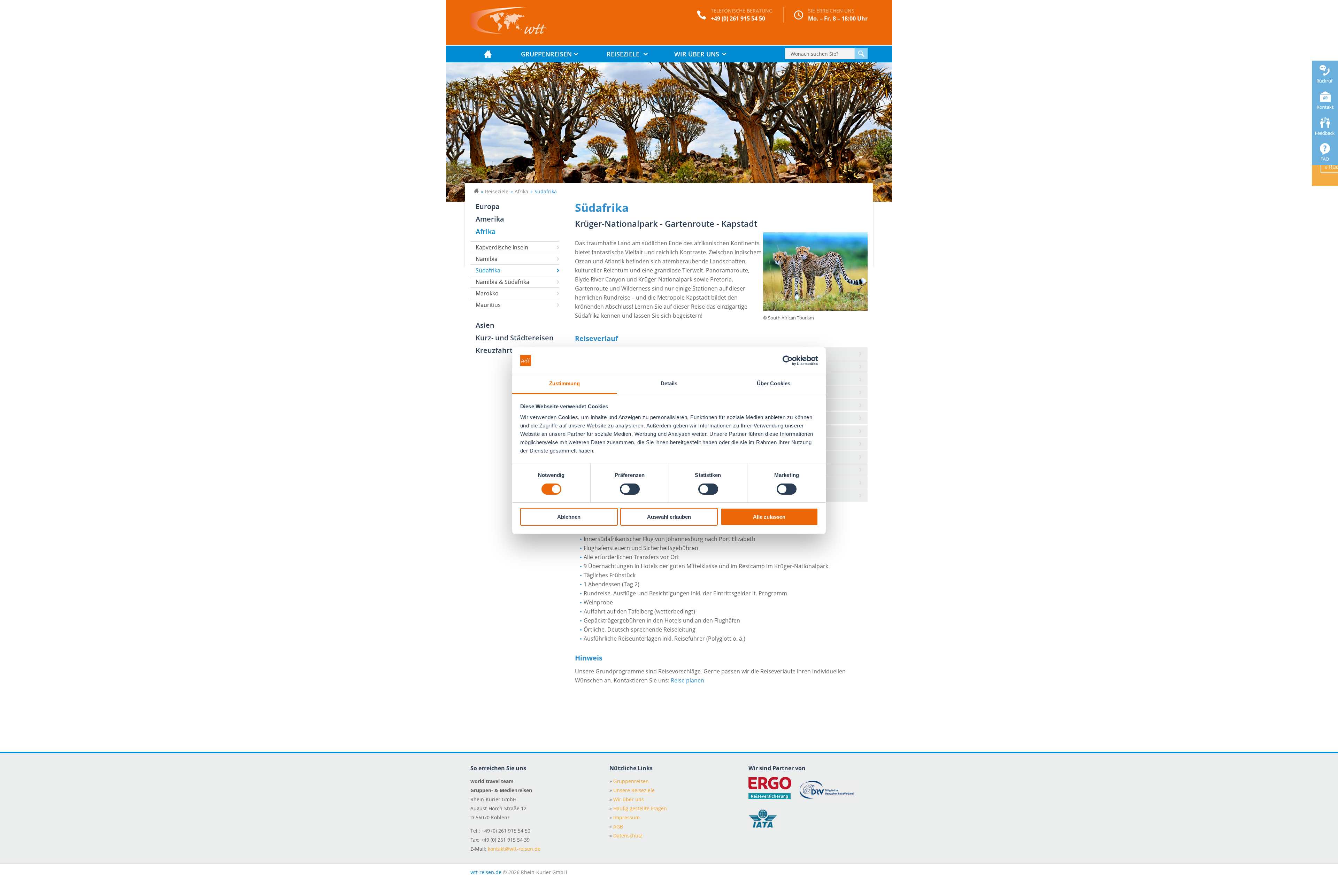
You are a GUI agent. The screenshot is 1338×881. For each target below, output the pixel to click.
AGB (616, 826)
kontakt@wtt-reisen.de (514, 848)
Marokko (487, 293)
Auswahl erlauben (669, 517)
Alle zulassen (769, 517)
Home (488, 54)
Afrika (521, 191)
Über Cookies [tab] (773, 383)
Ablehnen (568, 517)
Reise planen (687, 680)
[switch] (630, 489)
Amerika (490, 219)
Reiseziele (623, 54)
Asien (485, 325)
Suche (861, 53)
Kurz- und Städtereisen (515, 337)
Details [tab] (669, 383)
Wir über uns (696, 54)
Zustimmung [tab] (564, 383)
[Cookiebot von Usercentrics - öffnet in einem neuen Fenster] (787, 360)
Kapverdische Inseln (502, 247)
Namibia (487, 259)
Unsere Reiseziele (632, 790)
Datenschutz (626, 835)
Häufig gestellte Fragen (638, 808)
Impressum (624, 817)
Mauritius (488, 305)
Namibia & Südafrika (502, 282)
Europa (488, 206)
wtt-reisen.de (485, 872)
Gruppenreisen (546, 54)
